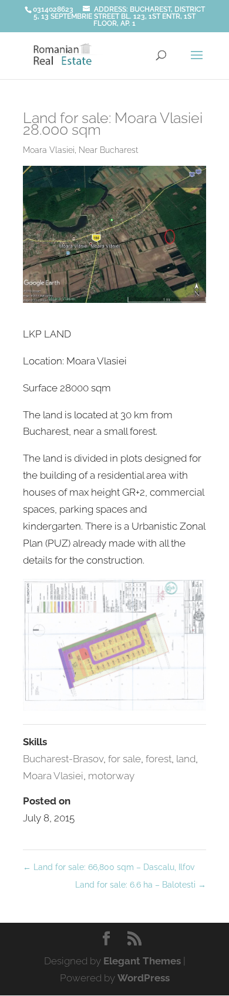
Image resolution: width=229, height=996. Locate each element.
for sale (124, 759)
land (186, 759)
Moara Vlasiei (49, 150)
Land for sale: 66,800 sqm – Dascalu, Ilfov (108, 867)
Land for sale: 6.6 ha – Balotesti (140, 884)
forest (158, 759)
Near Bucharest (108, 150)
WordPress (143, 978)
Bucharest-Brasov (63, 759)
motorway (111, 776)
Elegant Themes (142, 961)
